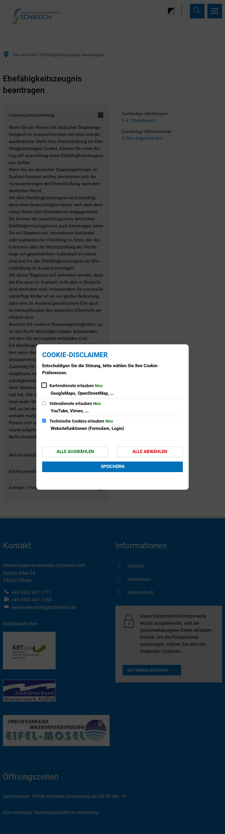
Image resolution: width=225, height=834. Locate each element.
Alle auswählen (75, 451)
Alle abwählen (149, 451)
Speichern (113, 466)
